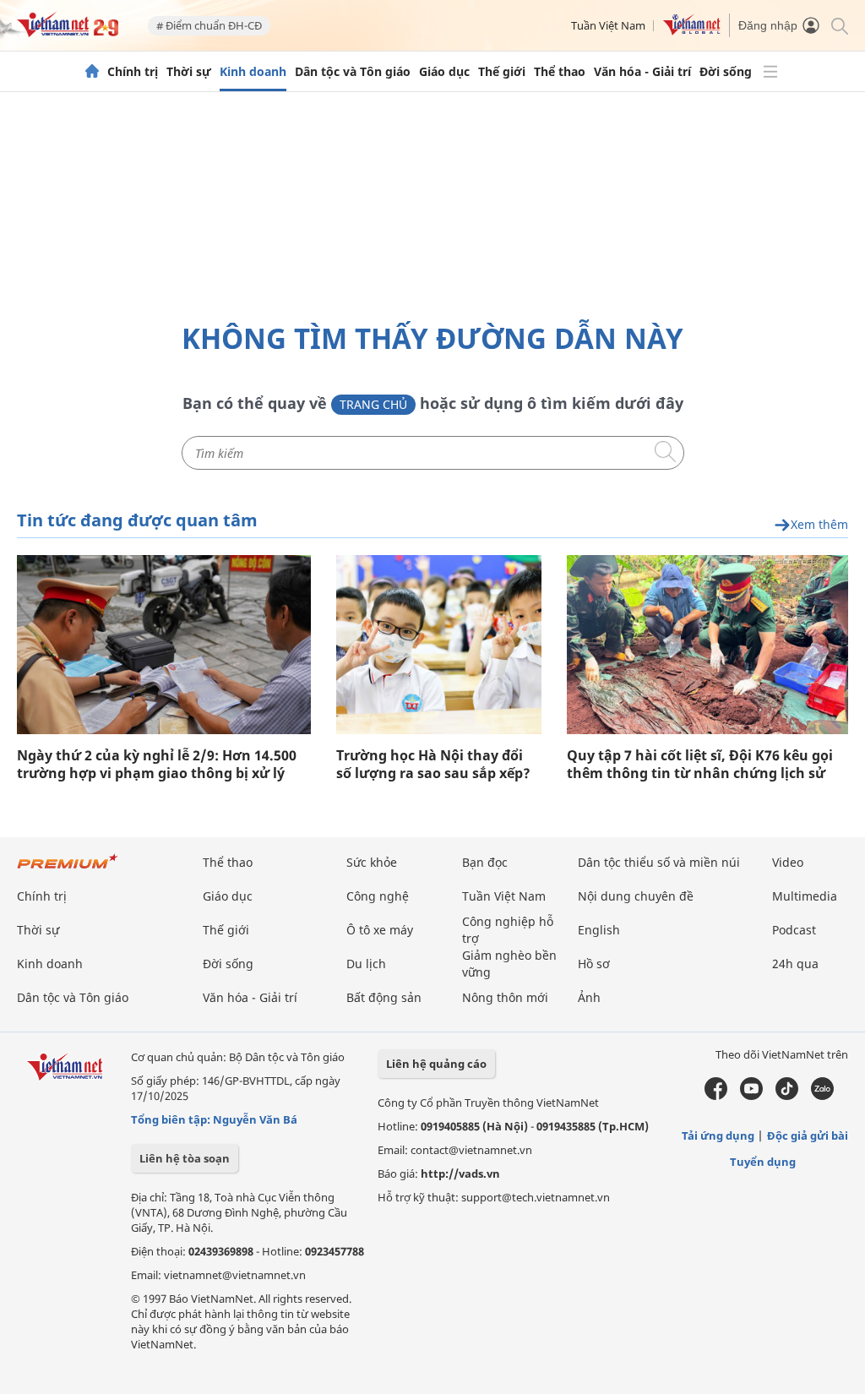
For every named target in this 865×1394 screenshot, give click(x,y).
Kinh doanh (253, 72)
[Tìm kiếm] (838, 25)
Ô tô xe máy (379, 930)
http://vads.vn (460, 1173)
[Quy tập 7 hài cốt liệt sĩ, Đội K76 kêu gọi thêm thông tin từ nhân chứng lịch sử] (707, 644)
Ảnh (589, 997)
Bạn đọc (485, 862)
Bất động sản (384, 997)
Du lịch (366, 964)
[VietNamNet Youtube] (751, 1095)
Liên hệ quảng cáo (436, 1063)
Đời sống (725, 72)
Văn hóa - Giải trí (642, 72)
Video (787, 862)
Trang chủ (373, 404)
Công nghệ (377, 896)
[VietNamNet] (92, 71)
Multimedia (804, 896)
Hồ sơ (594, 964)
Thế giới (501, 72)
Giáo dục (444, 72)
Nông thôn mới (505, 997)
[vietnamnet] (67, 32)
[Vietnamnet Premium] (67, 870)
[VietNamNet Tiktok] (786, 1095)
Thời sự (188, 72)
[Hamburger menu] (770, 72)
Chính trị (132, 72)
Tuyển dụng (763, 1161)
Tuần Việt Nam (608, 25)
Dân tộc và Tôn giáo (353, 72)
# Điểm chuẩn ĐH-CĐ (209, 25)
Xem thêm (819, 525)
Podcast (794, 930)
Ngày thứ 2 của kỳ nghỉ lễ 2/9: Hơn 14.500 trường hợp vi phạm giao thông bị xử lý (156, 764)
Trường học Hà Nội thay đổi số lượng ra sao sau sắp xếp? (433, 764)
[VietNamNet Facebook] (716, 1095)
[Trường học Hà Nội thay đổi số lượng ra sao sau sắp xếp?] (438, 644)
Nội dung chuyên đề (636, 896)
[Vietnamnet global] (691, 31)
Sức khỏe (371, 862)
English (599, 930)
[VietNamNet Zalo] (822, 1095)
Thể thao (559, 72)
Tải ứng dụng (718, 1135)
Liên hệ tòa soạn (184, 1158)
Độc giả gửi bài (807, 1135)
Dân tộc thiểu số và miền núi (659, 862)
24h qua (795, 964)
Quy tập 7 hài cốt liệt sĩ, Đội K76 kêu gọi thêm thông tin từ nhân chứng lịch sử (700, 764)
